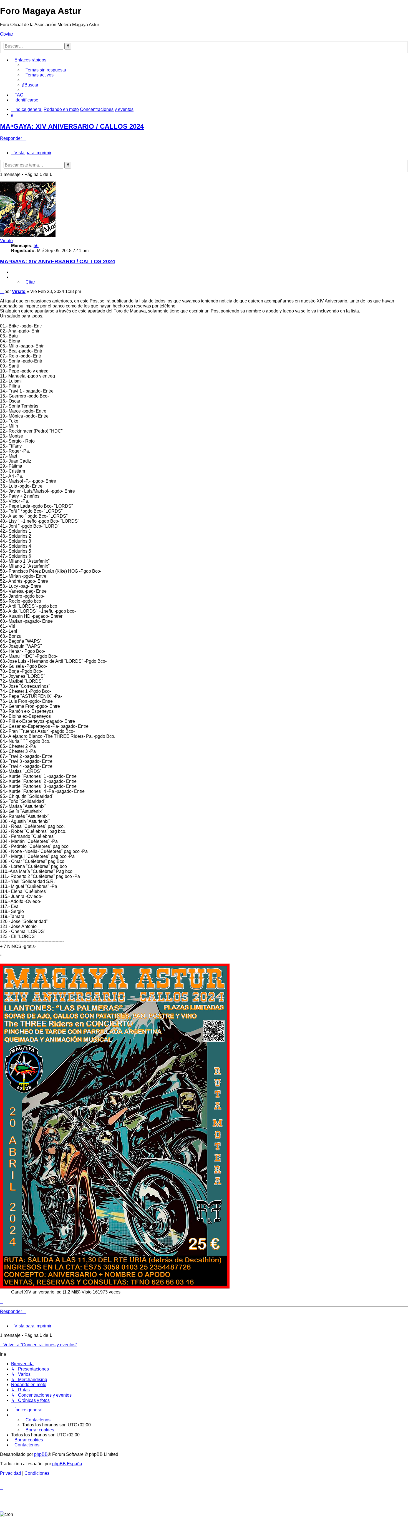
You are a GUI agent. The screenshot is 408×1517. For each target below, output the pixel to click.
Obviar (6, 34)
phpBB (41, 1454)
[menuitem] (44, 70)
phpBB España (67, 1463)
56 (36, 245)
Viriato (6, 240)
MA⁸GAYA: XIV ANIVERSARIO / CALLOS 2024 (72, 126)
